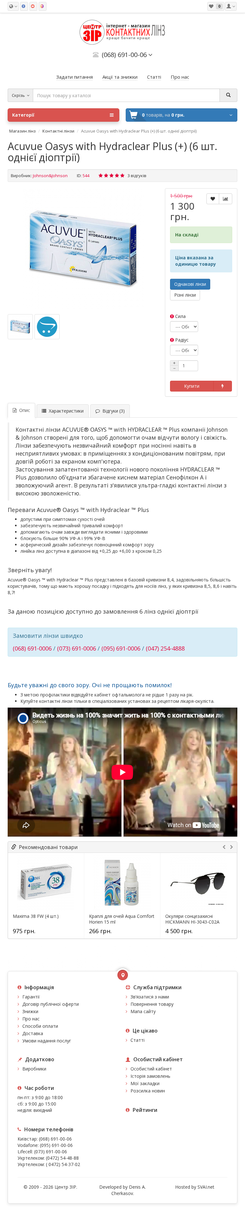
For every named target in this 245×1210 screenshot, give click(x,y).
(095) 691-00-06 (56, 1145)
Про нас (31, 1019)
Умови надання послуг (46, 1041)
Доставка (32, 1033)
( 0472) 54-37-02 (63, 1164)
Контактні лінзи (58, 131)
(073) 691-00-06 (50, 1152)
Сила (180, 316)
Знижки (30, 1011)
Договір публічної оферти (50, 1004)
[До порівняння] (225, 198)
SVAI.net (205, 1187)
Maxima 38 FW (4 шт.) (36, 916)
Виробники (34, 1069)
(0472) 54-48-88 (62, 1158)
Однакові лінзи (190, 284)
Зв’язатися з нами (149, 997)
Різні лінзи (185, 295)
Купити (191, 386)
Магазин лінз (22, 131)
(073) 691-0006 (76, 648)
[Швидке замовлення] (222, 386)
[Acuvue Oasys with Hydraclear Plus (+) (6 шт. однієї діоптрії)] (83, 248)
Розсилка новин (147, 1091)
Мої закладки (145, 1083)
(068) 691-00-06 (55, 1139)
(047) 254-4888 (165, 648)
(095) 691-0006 (120, 648)
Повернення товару (152, 1004)
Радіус (181, 340)
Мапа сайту (143, 1011)
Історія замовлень (150, 1076)
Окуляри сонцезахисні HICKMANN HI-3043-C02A (192, 919)
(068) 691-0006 (32, 648)
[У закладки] (212, 198)
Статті (137, 1040)
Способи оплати (40, 1026)
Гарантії (31, 997)
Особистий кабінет (151, 1069)
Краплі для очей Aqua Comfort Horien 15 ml (121, 919)
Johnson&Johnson (50, 175)
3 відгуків (137, 175)
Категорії (23, 115)
